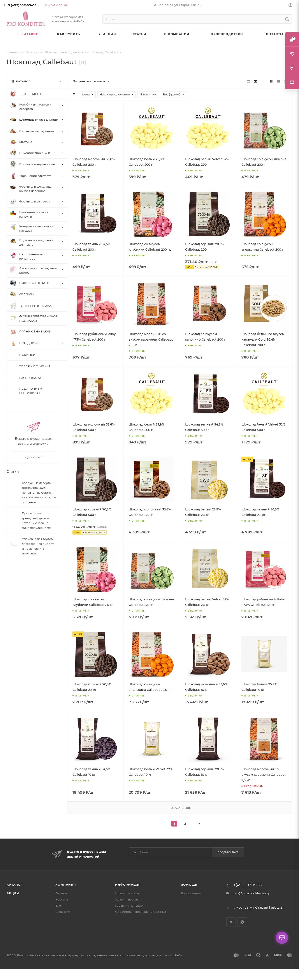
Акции (13, 893)
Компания (65, 884)
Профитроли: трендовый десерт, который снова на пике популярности (36, 519)
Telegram (231, 922)
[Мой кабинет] (290, 6)
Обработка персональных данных (140, 911)
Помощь (189, 884)
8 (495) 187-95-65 (22, 5)
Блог (58, 905)
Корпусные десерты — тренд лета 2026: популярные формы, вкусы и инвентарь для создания (39, 490)
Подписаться (228, 852)
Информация (128, 884)
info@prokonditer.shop (251, 893)
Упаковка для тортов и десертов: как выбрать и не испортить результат (38, 544)
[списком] (278, 81)
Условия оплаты (127, 893)
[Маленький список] (248, 81)
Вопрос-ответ (191, 893)
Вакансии (62, 911)
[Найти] (287, 19)
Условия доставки (128, 899)
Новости (61, 899)
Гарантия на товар (129, 905)
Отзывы (61, 893)
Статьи (13, 470)
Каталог (15, 884)
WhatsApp (242, 922)
